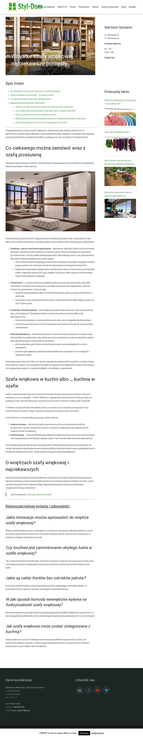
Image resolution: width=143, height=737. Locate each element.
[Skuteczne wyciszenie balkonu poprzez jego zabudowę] (120, 209)
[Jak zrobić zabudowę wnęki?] (120, 145)
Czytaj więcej (97, 733)
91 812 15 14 (14, 704)
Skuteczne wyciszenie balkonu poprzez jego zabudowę (118, 194)
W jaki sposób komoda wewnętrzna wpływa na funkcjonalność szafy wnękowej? (50, 118)
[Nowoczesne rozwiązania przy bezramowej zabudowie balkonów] (120, 177)
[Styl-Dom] (20, 7)
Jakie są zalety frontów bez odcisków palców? (35, 115)
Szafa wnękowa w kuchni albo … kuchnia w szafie (32, 95)
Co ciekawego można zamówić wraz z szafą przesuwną (35, 91)
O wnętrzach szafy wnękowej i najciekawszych (31, 99)
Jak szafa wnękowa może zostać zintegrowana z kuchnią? (41, 122)
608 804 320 (18, 707)
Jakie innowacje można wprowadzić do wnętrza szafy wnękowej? (44, 107)
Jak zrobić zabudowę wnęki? (117, 132)
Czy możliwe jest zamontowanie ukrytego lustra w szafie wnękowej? (45, 111)
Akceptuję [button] (84, 733)
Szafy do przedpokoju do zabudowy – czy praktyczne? (120, 102)
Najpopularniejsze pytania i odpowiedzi (27, 103)
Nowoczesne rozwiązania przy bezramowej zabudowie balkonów (119, 162)
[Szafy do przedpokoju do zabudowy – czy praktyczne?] (120, 117)
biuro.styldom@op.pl (21, 710)
